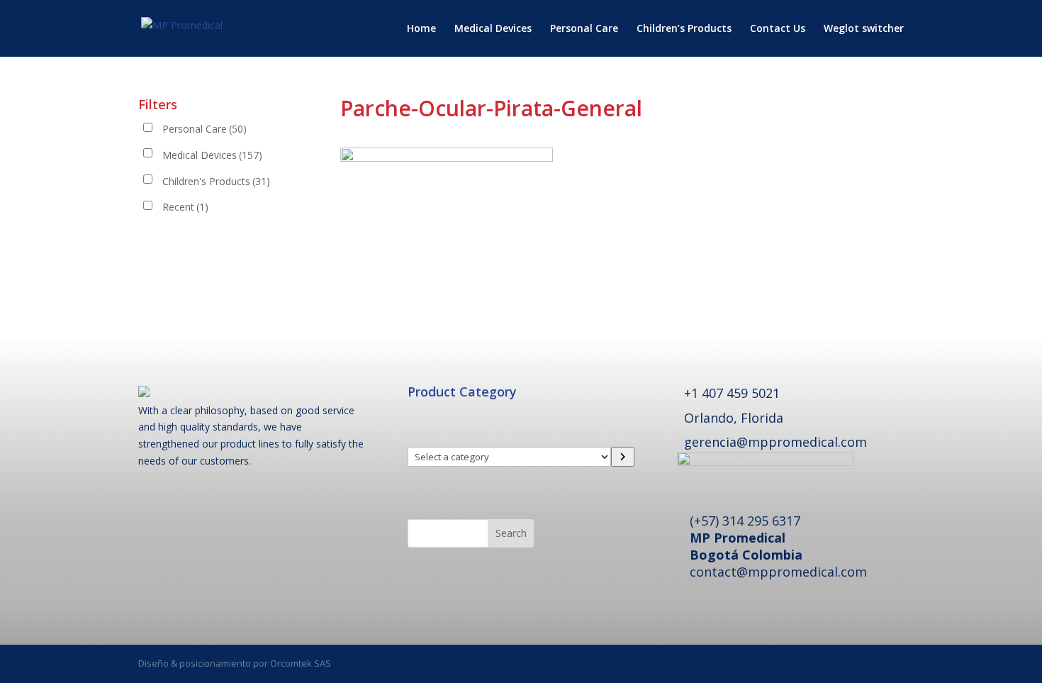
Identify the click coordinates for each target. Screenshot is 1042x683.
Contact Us (777, 29)
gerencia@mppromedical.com (775, 441)
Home (421, 29)
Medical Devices (493, 29)
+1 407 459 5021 (732, 392)
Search (511, 533)
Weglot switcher (864, 29)
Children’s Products (684, 29)
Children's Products (216, 181)
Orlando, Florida (733, 417)
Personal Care (584, 29)
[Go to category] (622, 457)
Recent (185, 206)
